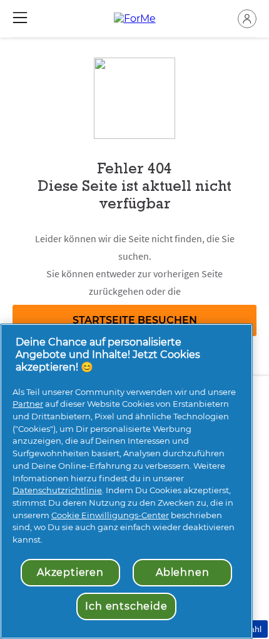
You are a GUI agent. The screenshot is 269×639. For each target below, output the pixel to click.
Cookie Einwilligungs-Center (110, 515)
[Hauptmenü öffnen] (20, 17)
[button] (247, 18)
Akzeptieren (70, 572)
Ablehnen (182, 572)
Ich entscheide (126, 606)
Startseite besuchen (135, 320)
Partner (28, 404)
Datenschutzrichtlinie (57, 490)
